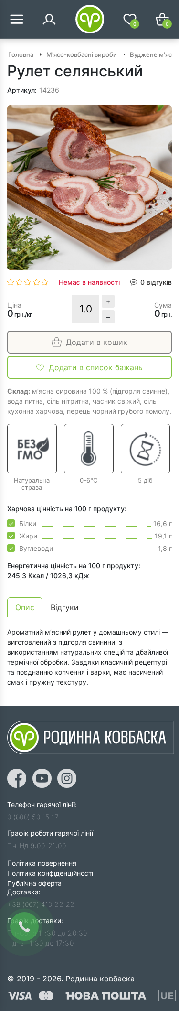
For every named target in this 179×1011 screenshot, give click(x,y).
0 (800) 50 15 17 (33, 817)
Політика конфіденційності (50, 873)
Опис (24, 607)
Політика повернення (41, 863)
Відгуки (65, 607)
